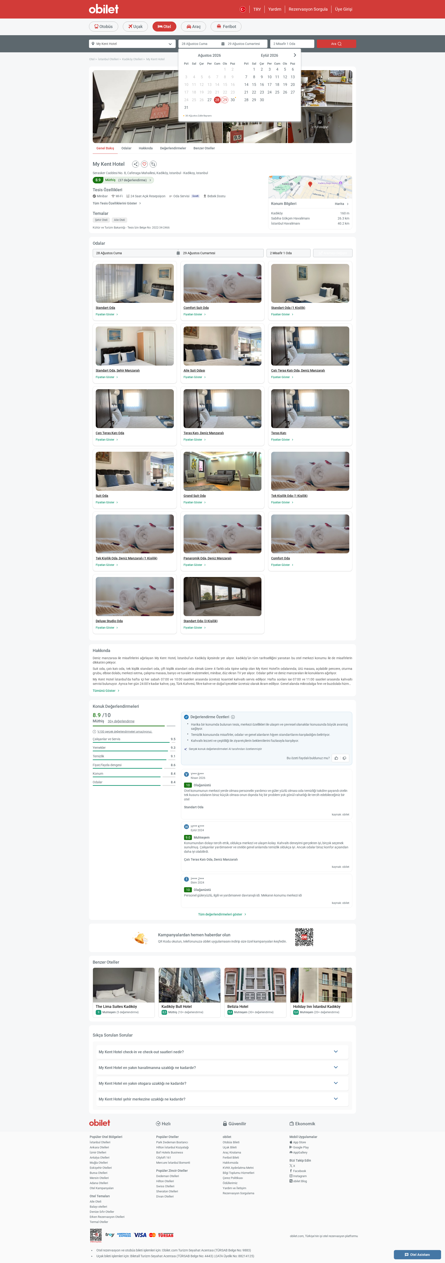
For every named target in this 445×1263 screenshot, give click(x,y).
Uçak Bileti (230, 1147)
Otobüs (106, 26)
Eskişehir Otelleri (101, 1167)
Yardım (274, 9)
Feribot (229, 26)
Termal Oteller (99, 1222)
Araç (196, 26)
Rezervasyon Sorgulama (238, 1193)
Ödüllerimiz (230, 1183)
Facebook (299, 1171)
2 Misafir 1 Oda (284, 44)
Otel (166, 26)
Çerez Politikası (233, 1178)
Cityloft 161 (163, 1157)
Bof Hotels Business (169, 1152)
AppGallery (299, 1152)
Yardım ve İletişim (234, 1188)
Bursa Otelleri (98, 1173)
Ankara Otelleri (99, 1147)
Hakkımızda (230, 1162)
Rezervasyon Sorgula (308, 9)
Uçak (137, 26)
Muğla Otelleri (99, 1162)
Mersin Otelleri (99, 1178)
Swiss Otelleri (165, 1186)
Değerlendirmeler (173, 148)
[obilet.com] (115, 13)
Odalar (126, 148)
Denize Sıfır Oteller (102, 1211)
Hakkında (146, 148)
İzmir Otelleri (98, 1152)
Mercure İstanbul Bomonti (173, 1162)
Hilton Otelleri (165, 1181)
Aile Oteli (95, 1201)
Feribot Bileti (231, 1157)
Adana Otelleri (99, 1183)
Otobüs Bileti (231, 1142)
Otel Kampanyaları (102, 1188)
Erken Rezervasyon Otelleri (107, 1217)
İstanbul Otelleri (100, 1142)
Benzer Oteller (204, 148)
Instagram (299, 1176)
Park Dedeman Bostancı (172, 1142)
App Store (299, 1142)
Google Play (300, 1147)
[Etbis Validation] (96, 1236)
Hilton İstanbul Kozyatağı (172, 1147)
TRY (257, 9)
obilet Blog (299, 1181)
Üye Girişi (343, 9)
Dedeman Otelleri (167, 1176)
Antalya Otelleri (99, 1157)
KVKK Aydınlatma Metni (238, 1167)
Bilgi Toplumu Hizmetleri (238, 1173)
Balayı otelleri (98, 1206)
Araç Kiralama (232, 1152)
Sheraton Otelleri (167, 1191)
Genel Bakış (105, 148)
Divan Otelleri (165, 1196)
